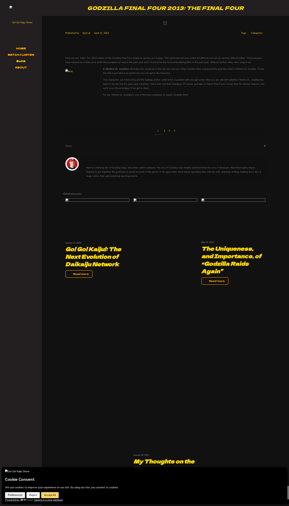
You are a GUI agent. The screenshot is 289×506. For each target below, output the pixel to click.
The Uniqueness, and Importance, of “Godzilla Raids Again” (231, 259)
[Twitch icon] (23, 78)
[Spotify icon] (27, 78)
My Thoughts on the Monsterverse (163, 464)
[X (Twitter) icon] (11, 78)
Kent (85, 33)
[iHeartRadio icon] (35, 78)
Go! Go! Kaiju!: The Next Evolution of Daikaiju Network (93, 256)
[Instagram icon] (19, 78)
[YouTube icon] (15, 78)
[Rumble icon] (23, 82)
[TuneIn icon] (19, 82)
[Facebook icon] (7, 78)
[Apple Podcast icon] (31, 78)
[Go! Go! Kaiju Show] (21, 23)
